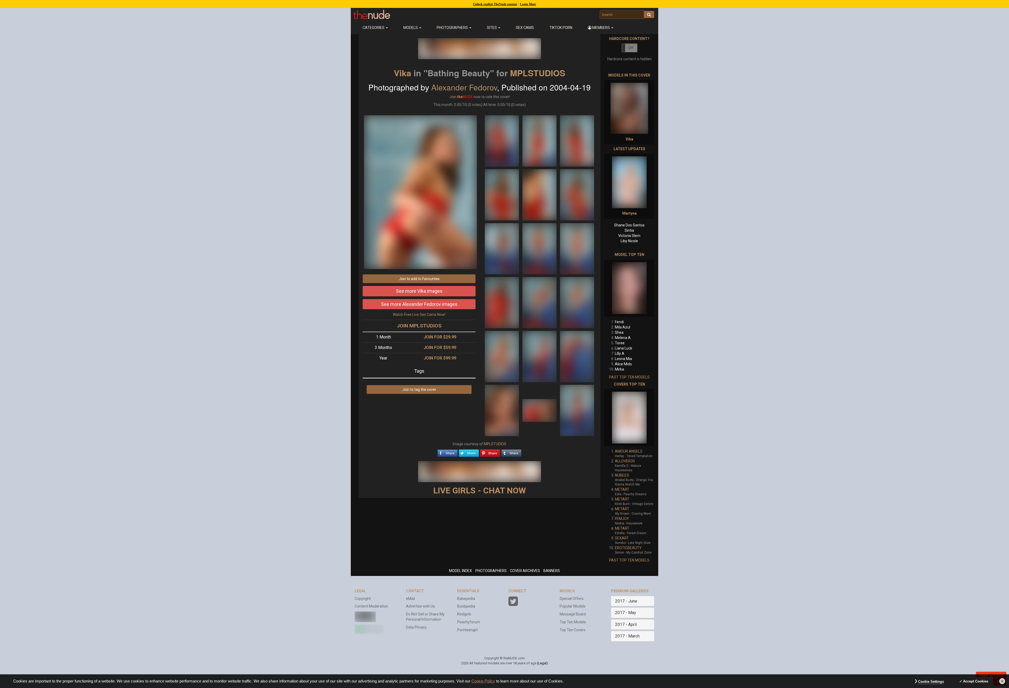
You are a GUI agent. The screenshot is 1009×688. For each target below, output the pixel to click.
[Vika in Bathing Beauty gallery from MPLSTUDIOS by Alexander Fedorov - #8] (540, 248)
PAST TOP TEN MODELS (629, 377)
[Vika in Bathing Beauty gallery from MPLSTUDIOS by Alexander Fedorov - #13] (502, 356)
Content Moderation (371, 606)
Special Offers (572, 598)
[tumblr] (511, 452)
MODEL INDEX (460, 571)
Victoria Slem (629, 236)
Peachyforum (468, 622)
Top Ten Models (573, 622)
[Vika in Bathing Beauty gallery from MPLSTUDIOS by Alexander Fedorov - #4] (502, 194)
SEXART (622, 538)
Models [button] (411, 28)
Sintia (629, 230)
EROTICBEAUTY (628, 548)
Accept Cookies (975, 681)
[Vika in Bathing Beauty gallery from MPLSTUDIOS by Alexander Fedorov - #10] (502, 302)
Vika (402, 73)
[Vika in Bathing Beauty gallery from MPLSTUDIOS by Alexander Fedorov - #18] (577, 410)
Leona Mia (623, 359)
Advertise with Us (420, 606)
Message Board (573, 614)
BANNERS (551, 571)
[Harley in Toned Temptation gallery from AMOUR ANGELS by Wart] (629, 417)
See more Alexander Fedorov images (419, 304)
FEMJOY (622, 519)
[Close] (1002, 681)
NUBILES (622, 475)
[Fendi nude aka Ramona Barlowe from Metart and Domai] (629, 288)
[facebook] (447, 452)
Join (452, 97)
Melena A (623, 338)
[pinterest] (490, 452)
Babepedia (466, 598)
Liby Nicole (629, 241)
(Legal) (542, 663)
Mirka (619, 369)
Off (631, 48)
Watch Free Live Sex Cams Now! (419, 314)
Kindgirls (464, 614)
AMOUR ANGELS (628, 451)
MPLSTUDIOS (537, 73)
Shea (619, 332)
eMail (410, 598)
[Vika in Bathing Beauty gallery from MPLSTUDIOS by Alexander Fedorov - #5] (540, 194)
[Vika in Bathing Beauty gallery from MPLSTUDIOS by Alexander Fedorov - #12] (577, 302)
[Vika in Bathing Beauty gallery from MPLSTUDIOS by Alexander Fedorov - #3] (577, 140)
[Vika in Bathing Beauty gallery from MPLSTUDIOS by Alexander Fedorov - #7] (502, 248)
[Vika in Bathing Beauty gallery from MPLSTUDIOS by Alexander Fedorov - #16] (502, 410)
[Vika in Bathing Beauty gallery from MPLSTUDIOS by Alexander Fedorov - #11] (540, 302)
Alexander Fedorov (464, 87)
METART (622, 489)
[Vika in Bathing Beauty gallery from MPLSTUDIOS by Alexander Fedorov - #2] (540, 140)
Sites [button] (492, 28)
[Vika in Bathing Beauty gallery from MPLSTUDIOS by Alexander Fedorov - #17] (540, 410)
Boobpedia (466, 606)
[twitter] (469, 452)
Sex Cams (525, 28)
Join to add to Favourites (419, 279)
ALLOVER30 (625, 461)
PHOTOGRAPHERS (491, 571)
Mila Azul (622, 327)
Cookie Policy (483, 681)
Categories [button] (374, 28)
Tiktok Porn (560, 28)
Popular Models (572, 606)
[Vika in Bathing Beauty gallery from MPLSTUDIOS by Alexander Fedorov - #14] (540, 356)
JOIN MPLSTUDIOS (419, 326)
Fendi (619, 322)
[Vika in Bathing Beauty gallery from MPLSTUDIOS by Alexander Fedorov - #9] (577, 248)
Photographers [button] (453, 28)
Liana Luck (623, 348)
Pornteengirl (467, 630)
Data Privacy (416, 627)
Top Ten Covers (572, 630)
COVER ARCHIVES (525, 571)
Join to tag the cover (419, 389)
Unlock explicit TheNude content (495, 4)
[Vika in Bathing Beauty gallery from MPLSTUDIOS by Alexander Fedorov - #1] (502, 140)
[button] (600, 27)
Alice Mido (623, 364)
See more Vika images (419, 291)
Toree (620, 343)
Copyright (363, 598)
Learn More (528, 4)
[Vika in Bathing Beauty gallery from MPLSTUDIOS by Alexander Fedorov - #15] (577, 356)
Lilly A (619, 353)
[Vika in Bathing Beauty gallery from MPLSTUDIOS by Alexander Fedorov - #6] (577, 194)
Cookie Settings (931, 682)
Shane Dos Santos (629, 225)
